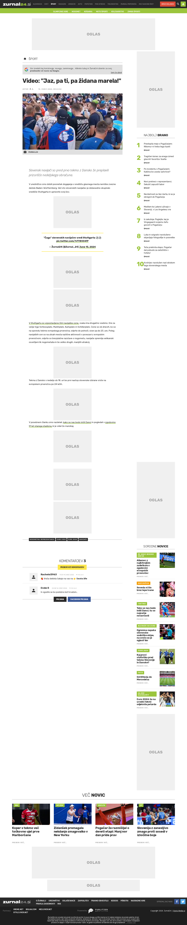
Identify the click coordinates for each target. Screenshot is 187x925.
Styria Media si (179, 910)
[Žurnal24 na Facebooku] (176, 901)
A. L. (32, 89)
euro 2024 (72, 539)
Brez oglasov (168, 4)
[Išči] (178, 4)
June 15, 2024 (87, 246)
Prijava (60, 599)
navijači (83, 539)
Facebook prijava (79, 599)
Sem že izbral (116, 72)
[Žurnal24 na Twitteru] (182, 901)
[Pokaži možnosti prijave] (183, 4)
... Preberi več (131, 922)
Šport (33, 59)
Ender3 (45, 588)
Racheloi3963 (49, 574)
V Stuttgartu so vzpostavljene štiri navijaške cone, (54, 323)
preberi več (72, 567)
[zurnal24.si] (17, 4)
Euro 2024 (61, 539)
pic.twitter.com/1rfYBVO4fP (72, 241)
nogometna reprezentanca (42, 539)
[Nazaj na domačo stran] (24, 59)
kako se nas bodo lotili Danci (77, 422)
